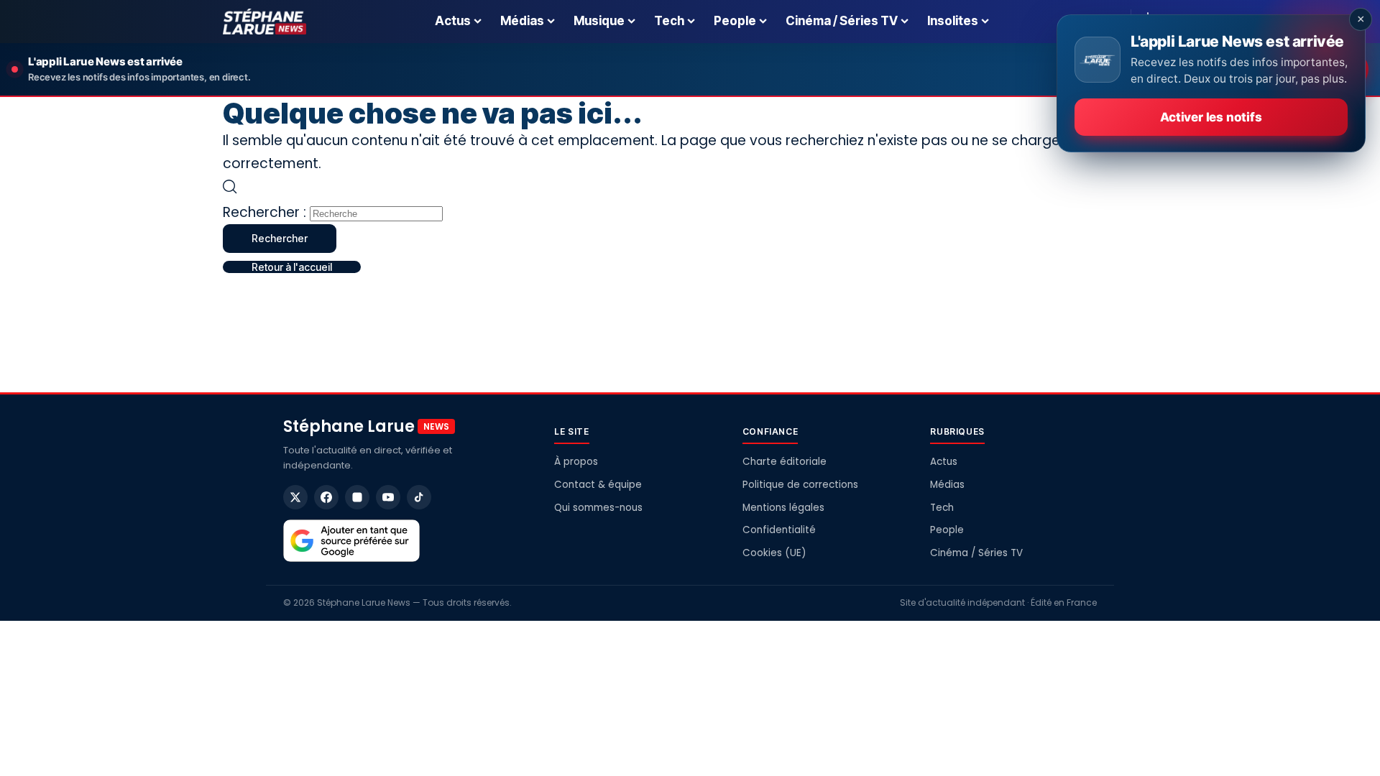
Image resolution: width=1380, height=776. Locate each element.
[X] (295, 497)
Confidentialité (779, 530)
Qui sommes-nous (598, 507)
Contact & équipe (598, 484)
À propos (576, 461)
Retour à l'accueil (292, 267)
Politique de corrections (800, 484)
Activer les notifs (1210, 117)
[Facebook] (326, 497)
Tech (942, 507)
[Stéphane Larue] (264, 21)
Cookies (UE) (774, 553)
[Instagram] (357, 497)
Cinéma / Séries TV (976, 553)
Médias (947, 484)
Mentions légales (783, 507)
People (947, 530)
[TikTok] (419, 497)
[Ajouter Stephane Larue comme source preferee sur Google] (351, 541)
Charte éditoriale (784, 461)
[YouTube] (388, 497)
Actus (943, 461)
